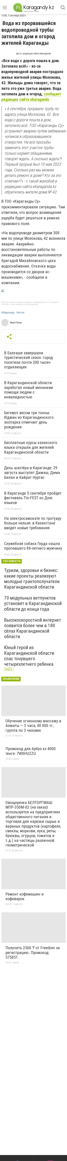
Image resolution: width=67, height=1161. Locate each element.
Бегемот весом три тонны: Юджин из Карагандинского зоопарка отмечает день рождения (29, 419)
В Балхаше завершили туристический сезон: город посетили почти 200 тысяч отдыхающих (28, 360)
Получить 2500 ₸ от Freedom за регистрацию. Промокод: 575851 (32, 952)
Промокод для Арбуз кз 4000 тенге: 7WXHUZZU (30, 751)
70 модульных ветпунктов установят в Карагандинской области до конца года (33, 603)
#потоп (20, 312)
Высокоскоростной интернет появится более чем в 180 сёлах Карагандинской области (32, 628)
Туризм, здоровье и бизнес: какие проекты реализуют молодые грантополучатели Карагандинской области (32, 578)
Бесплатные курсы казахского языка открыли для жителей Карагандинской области (30, 447)
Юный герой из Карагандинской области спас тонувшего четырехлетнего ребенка (29, 656)
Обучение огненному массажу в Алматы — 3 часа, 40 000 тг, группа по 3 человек (33, 726)
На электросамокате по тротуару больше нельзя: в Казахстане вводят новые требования (32, 523)
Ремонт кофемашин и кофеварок (24, 896)
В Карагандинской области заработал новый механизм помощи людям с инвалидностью (28, 389)
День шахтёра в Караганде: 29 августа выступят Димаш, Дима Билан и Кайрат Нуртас (32, 472)
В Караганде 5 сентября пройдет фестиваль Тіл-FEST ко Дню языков (33, 498)
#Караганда (7, 312)
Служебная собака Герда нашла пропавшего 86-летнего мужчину (33, 546)
